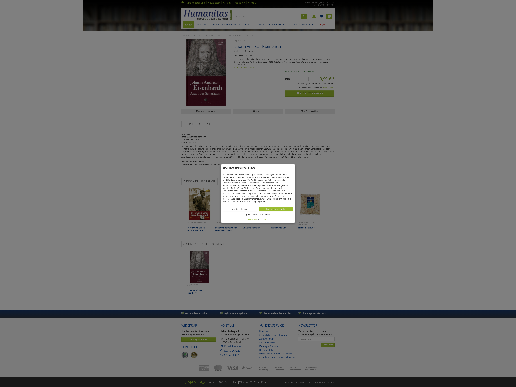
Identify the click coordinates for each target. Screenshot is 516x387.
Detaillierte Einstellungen (258, 214)
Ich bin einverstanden (276, 209)
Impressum (264, 219)
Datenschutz (252, 219)
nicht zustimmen (241, 209)
